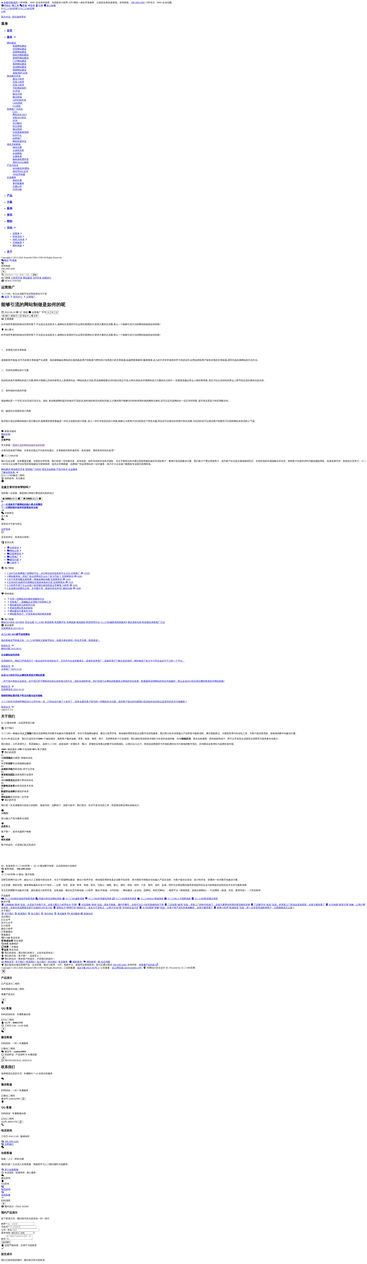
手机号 (5, 1227)
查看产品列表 (148, 965)
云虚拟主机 (18, 150)
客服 (24, 5)
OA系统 (17, 106)
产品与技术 (12, 165)
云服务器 (17, 156)
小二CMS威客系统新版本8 (113, 622)
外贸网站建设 (19, 49)
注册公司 (17, 186)
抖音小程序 (18, 85)
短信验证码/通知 (21, 168)
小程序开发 (16, 278)
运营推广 (31, 297)
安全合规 (29, 622)
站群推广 (17, 138)
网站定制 (5, 434)
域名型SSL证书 (20, 171)
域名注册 (17, 147)
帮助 (9, 221)
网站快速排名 (19, 141)
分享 (35, 316)
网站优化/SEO (20, 114)
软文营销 (17, 126)
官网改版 (71, 622)
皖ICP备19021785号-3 (88, 968)
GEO (15, 112)
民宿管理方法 (93, 622)
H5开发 (16, 91)
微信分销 (17, 94)
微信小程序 (18, 79)
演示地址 (52, 962)
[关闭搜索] (3, 271)
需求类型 (5, 1233)
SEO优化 (19, 622)
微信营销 (17, 129)
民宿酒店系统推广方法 (153, 622)
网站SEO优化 (8, 622)
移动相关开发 (14, 76)
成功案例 (75, 913)
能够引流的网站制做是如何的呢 (29, 445)
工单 (16, 5)
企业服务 (11, 177)
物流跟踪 (80, 622)
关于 (9, 251)
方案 (9, 201)
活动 (10, 227)
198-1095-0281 (138, 2)
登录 (32, 5)
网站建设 (11, 43)
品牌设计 (46, 278)
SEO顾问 (17, 123)
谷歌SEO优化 (19, 117)
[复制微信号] (23, 1098)
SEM (15, 120)
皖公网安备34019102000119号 (127, 968)
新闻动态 (88, 913)
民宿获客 (49, 622)
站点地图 (105, 962)
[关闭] (3, 1057)
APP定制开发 (19, 100)
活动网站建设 (19, 67)
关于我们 (20, 962)
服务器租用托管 (21, 159)
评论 (25, 316)
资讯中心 (17, 297)
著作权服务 (18, 183)
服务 (10, 37)
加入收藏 (51, 5)
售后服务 (63, 962)
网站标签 (91, 962)
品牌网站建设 (19, 52)
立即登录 (5, 529)
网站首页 (9, 962)
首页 (9, 30)
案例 (9, 208)
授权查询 (77, 962)
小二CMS (39, 622)
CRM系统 (17, 103)
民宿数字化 (60, 622)
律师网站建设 (19, 70)
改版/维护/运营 (20, 73)
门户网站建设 (19, 61)
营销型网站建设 (21, 58)
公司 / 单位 (6, 1230)
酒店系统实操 (134, 622)
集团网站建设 (19, 46)
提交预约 (6, 1242)
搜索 (35, 275)
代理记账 (17, 189)
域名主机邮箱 (14, 144)
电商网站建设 (19, 64)
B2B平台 (17, 135)
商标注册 (17, 180)
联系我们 (30, 962)
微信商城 (17, 97)
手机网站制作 (19, 88)
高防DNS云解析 (21, 162)
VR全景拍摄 (19, 174)
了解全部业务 (8, 472)
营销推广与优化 (15, 109)
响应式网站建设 (21, 55)
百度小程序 (18, 82)
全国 (11, 2)
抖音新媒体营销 (21, 132)
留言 (3, 1239)
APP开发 (37, 278)
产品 (9, 195)
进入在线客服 (11, 1169)
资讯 (9, 214)
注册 (40, 5)
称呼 (4, 1224)
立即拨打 (9, 1144)
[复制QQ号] (20, 1121)
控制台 (7, 5)
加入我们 (41, 962)
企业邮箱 (17, 153)
